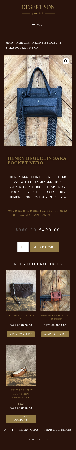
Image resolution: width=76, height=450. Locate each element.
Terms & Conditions (58, 430)
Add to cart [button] (21, 334)
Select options (21, 418)
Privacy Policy (37, 439)
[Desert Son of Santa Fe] (38, 6)
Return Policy (29, 430)
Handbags (23, 42)
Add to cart (44, 247)
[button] (66, 61)
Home (10, 42)
